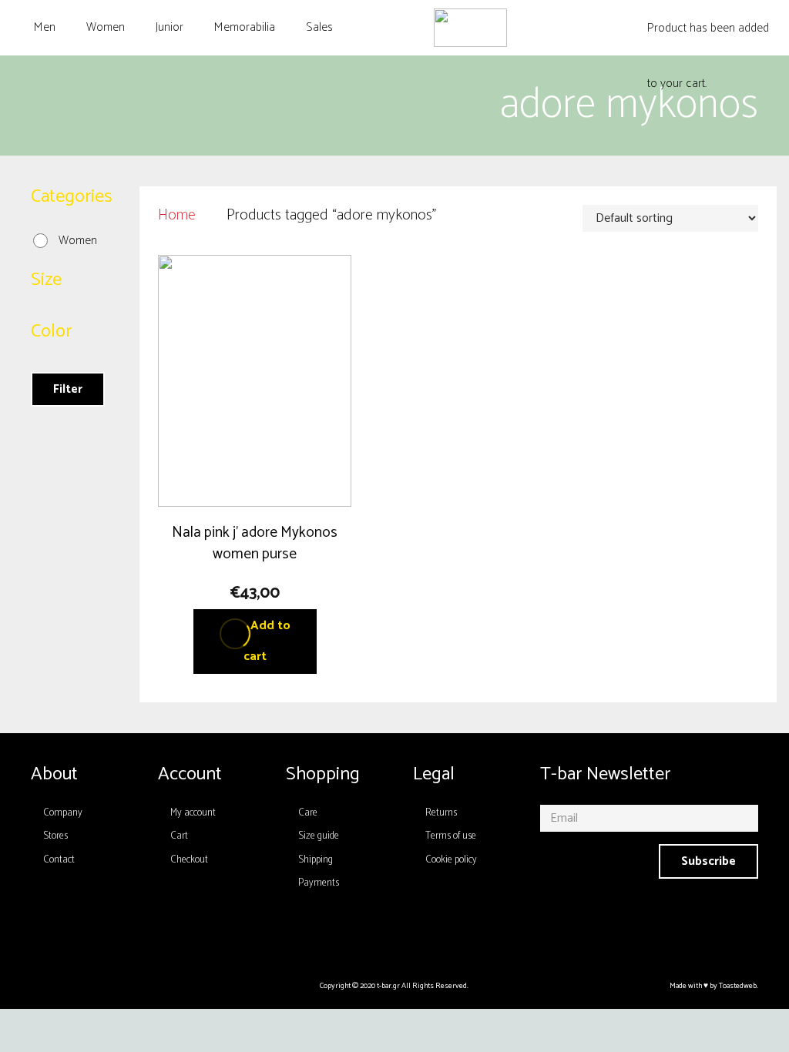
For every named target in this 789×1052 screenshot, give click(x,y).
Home (177, 215)
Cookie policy (451, 860)
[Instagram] (339, 933)
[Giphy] (449, 933)
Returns (441, 813)
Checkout (189, 860)
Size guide (318, 836)
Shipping (315, 860)
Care (307, 813)
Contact (59, 860)
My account (193, 813)
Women (78, 240)
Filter (67, 389)
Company (62, 813)
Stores (55, 836)
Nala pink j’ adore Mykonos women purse (254, 543)
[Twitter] (412, 933)
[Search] (590, 28)
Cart (179, 836)
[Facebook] (376, 933)
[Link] (470, 27)
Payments (318, 883)
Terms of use (450, 836)
